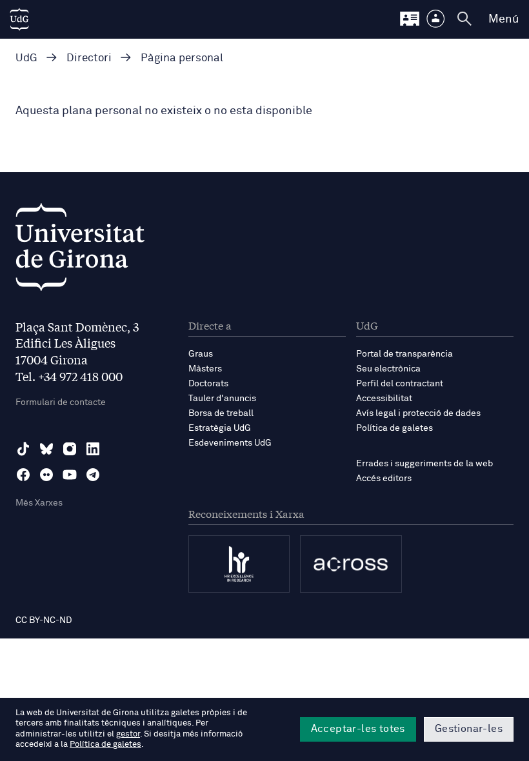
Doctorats (208, 383)
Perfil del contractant (399, 383)
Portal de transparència (404, 354)
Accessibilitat (384, 398)
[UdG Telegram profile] (93, 474)
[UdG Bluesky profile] (46, 449)
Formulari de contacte (60, 402)
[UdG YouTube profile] (69, 474)
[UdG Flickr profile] (46, 474)
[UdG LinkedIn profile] (93, 449)
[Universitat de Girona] (80, 250)
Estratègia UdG (219, 428)
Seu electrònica (388, 368)
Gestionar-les (469, 729)
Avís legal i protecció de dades (418, 413)
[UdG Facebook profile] (23, 474)
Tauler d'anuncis (222, 398)
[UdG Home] (19, 19)
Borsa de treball (221, 413)
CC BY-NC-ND (43, 620)
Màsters (205, 368)
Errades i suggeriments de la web (424, 463)
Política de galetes (394, 428)
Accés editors (384, 478)
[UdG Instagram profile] (69, 449)
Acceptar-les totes (358, 729)
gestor (128, 734)
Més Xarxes (39, 503)
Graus (200, 354)
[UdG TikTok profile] (23, 449)
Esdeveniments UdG (230, 443)
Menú (503, 19)
